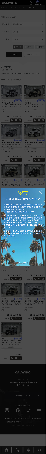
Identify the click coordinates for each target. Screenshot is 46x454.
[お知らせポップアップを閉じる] (40, 192)
